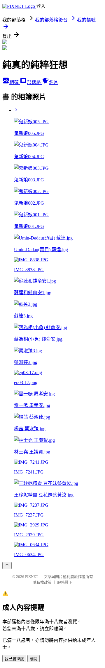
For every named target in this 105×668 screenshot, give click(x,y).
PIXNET (31, 576)
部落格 (34, 82)
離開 (33, 659)
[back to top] (7, 565)
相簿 (14, 82)
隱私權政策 (42, 582)
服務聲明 (64, 582)
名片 (53, 82)
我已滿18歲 (14, 659)
